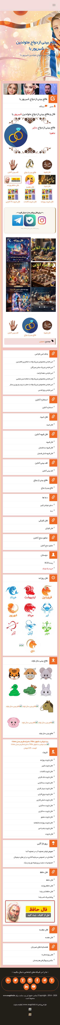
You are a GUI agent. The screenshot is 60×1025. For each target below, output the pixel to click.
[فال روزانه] (18, 250)
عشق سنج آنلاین (47, 545)
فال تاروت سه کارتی (45, 783)
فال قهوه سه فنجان (46, 448)
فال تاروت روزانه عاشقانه (43, 822)
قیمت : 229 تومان (30, 744)
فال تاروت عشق (47, 817)
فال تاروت (49, 834)
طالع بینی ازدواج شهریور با (33, 99)
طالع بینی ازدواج (47, 488)
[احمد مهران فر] (48, 90)
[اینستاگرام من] (30, 980)
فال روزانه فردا (47, 955)
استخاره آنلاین (47, 407)
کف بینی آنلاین (47, 470)
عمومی (41, 341)
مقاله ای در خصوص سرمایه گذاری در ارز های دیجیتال (33, 857)
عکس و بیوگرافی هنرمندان (43, 960)
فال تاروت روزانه (46, 760)
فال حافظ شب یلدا (46, 891)
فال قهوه (49, 442)
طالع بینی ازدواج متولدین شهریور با (36, 45)
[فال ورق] (18, 300)
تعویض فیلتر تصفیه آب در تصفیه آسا (39, 851)
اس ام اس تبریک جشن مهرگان (42, 367)
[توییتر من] (15, 980)
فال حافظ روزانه (47, 886)
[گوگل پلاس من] (8, 980)
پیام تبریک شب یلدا (46, 897)
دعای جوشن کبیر (46, 505)
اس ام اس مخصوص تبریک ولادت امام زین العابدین (34, 361)
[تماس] (23, 980)
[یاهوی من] (52, 980)
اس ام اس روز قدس (45, 390)
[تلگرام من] (44, 980)
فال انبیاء (49, 425)
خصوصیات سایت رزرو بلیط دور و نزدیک (38, 863)
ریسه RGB (49, 563)
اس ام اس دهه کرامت (45, 373)
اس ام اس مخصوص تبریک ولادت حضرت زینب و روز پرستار (31, 384)
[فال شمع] (18, 275)
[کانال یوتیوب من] (33, 987)
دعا (51, 511)
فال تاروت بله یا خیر (45, 828)
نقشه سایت (18, 1004)
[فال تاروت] (43, 250)
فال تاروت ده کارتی (46, 811)
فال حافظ (49, 880)
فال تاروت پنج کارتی (45, 794)
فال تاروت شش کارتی (45, 800)
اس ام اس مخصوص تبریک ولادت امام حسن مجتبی (34, 379)
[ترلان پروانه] (30, 90)
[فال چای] (43, 300)
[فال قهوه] (43, 275)
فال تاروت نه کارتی (46, 805)
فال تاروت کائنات (46, 771)
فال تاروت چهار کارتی (45, 788)
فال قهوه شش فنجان (45, 453)
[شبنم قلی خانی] (12, 90)
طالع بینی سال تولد (46, 733)
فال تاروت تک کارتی (45, 777)
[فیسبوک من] (37, 980)
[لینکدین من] (26, 987)
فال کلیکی (49, 528)
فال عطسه (49, 937)
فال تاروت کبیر (47, 766)
